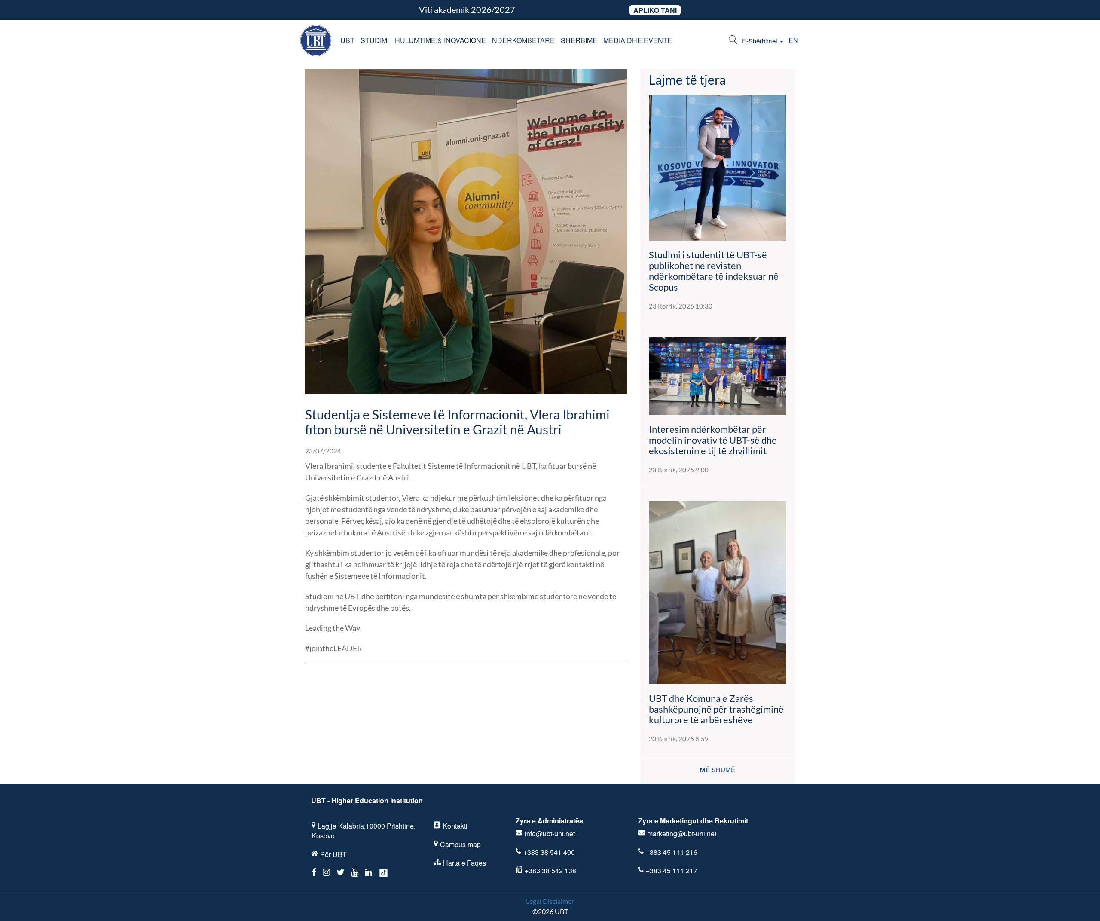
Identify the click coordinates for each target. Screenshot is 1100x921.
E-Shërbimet (760, 40)
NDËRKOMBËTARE (523, 40)
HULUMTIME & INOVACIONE (440, 40)
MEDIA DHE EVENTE (637, 40)
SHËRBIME (579, 40)
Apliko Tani (655, 10)
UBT (347, 40)
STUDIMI (375, 40)
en (793, 40)
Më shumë (717, 769)
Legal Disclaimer (550, 901)
